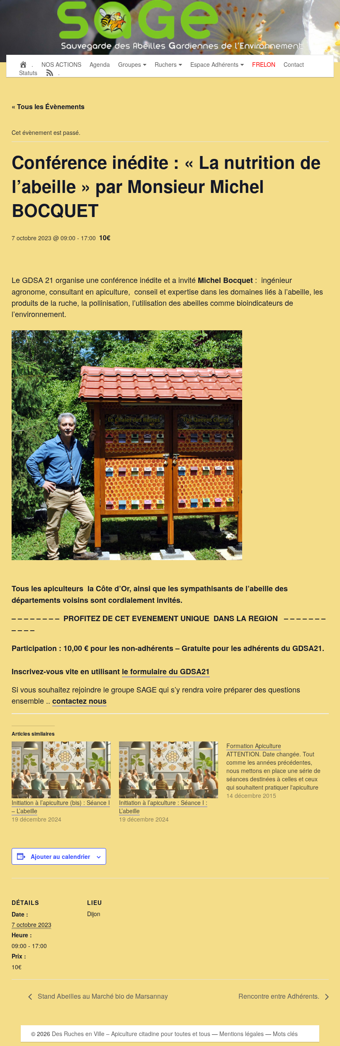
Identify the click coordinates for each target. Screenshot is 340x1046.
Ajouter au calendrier (60, 856)
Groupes (129, 64)
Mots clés (285, 1033)
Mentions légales (241, 1033)
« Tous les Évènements (48, 106)
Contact (294, 64)
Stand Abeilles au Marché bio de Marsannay (102, 996)
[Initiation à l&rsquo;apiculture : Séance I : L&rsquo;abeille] (168, 769)
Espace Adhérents (214, 64)
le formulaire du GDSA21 (166, 671)
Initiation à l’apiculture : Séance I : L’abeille (163, 806)
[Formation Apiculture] (280, 770)
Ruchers (166, 64)
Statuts (28, 72)
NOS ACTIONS (61, 64)
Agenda (100, 64)
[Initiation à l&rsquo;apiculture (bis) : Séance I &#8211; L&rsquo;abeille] (61, 769)
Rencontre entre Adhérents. (279, 996)
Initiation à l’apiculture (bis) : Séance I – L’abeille (61, 806)
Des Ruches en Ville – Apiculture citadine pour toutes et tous (131, 1033)
